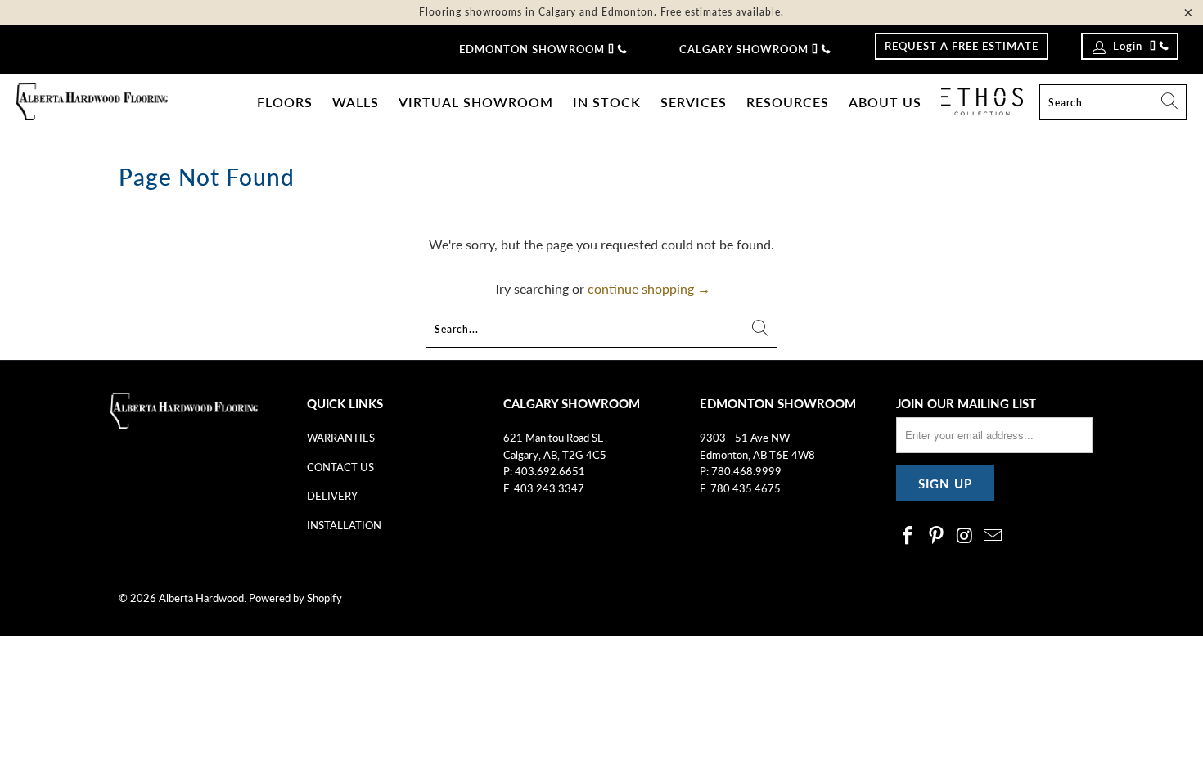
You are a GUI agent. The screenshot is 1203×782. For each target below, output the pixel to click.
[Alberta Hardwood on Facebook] (908, 536)
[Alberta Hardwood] (92, 102)
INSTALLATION (344, 525)
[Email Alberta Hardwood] (993, 536)
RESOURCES (787, 102)
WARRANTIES (341, 437)
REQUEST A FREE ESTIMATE (962, 45)
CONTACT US (340, 467)
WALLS (355, 102)
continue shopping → (649, 288)
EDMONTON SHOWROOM (532, 49)
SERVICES (693, 102)
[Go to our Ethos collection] (982, 101)
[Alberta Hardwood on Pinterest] (937, 536)
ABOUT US (885, 102)
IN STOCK (607, 102)
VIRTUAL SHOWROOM (476, 102)
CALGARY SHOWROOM (744, 49)
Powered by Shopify (295, 597)
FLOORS (285, 102)
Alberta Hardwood (201, 597)
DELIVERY (332, 495)
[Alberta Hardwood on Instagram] (965, 536)
